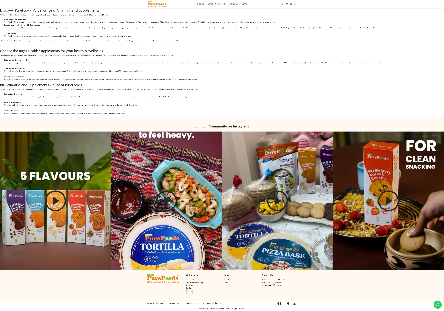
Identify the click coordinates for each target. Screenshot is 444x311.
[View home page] (157, 4)
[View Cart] (291, 4)
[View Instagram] (287, 303)
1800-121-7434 (267, 283)
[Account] (295, 4)
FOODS (200, 4)
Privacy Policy (174, 303)
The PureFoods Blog (194, 283)
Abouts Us (190, 280)
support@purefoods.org (272, 285)
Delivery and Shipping (212, 303)
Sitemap (189, 291)
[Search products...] (282, 4)
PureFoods (228, 280)
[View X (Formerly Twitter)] (294, 303)
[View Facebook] (279, 303)
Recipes (189, 285)
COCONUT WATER (216, 4)
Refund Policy (192, 303)
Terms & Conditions (155, 303)
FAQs (188, 288)
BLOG (244, 4)
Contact (189, 294)
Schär (226, 283)
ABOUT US (233, 4)
